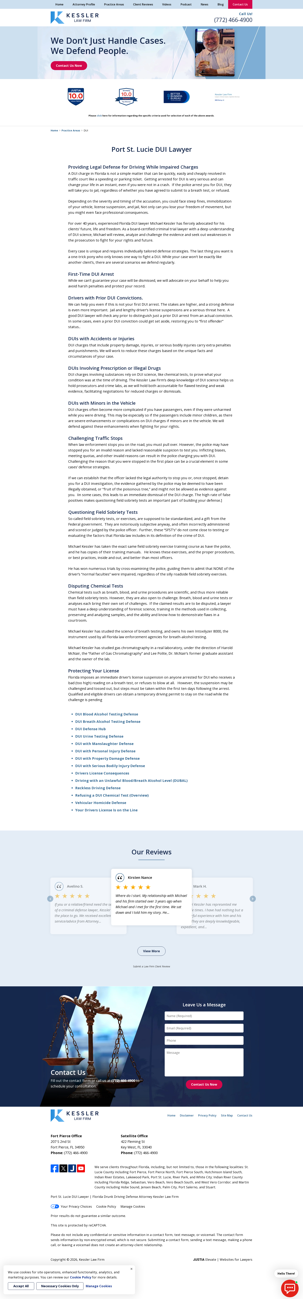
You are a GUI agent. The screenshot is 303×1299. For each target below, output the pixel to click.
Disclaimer (187, 1115)
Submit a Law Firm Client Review (151, 966)
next (253, 901)
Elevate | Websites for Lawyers (222, 1259)
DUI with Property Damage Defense (107, 758)
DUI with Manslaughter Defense (104, 743)
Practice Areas (114, 4)
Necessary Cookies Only (60, 1286)
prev (50, 901)
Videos (166, 4)
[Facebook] (55, 1168)
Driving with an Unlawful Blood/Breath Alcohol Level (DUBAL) (131, 780)
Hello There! (286, 1273)
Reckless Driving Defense (98, 788)
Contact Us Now (69, 65)
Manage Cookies (132, 1206)
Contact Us (240, 4)
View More (151, 951)
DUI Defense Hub (90, 729)
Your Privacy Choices (76, 1206)
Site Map (227, 1115)
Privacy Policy (207, 1115)
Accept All (21, 1286)
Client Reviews (143, 4)
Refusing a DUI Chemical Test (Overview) (112, 795)
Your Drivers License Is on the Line (106, 810)
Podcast (186, 4)
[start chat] (290, 1288)
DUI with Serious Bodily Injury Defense (110, 765)
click (99, 115)
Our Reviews (152, 851)
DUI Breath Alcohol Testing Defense (107, 721)
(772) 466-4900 (233, 20)
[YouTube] (81, 1168)
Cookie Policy (106, 1206)
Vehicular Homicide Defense (100, 802)
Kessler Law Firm (92, 1259)
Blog (221, 4)
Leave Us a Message (204, 1004)
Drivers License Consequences (102, 773)
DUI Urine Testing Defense (99, 736)
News (204, 4)
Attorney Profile (84, 4)
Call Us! (245, 13)
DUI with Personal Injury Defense (105, 751)
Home (59, 4)
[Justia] (72, 1168)
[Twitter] (63, 1168)
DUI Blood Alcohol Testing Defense (106, 714)
